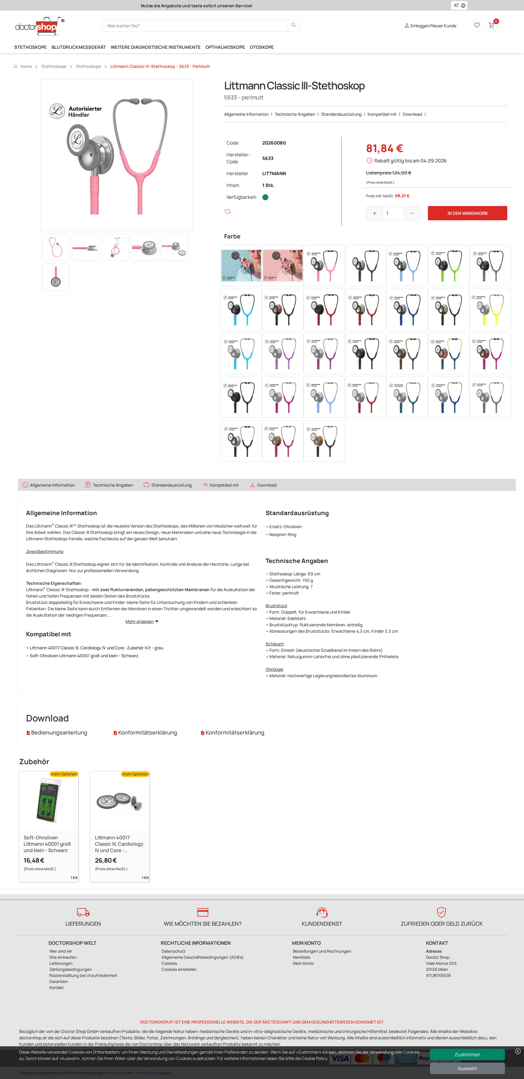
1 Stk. (268, 185)
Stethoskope (30, 47)
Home (22, 66)
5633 (268, 158)
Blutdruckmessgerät (79, 47)
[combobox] (455, 5)
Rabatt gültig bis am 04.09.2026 (411, 160)
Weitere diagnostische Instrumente (156, 47)
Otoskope (262, 47)
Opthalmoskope (225, 47)
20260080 (274, 143)
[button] (464, 5)
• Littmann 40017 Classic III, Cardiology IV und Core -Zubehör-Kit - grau (94, 648)
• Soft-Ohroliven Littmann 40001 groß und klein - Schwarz (82, 655)
